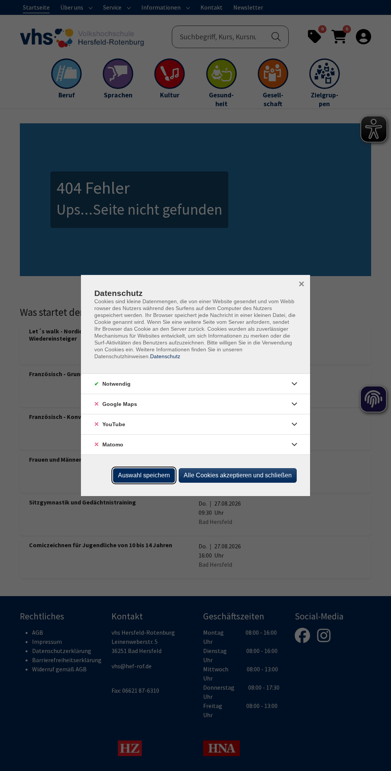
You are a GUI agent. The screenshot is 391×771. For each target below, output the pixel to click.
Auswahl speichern (144, 475)
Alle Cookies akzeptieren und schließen (238, 475)
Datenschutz (165, 356)
